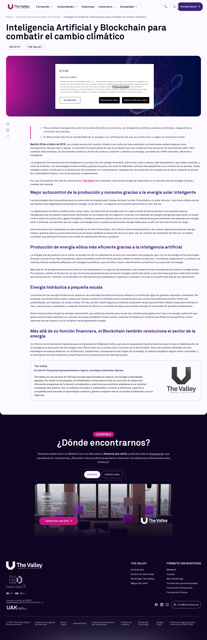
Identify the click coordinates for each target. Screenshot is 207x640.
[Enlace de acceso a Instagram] (167, 604)
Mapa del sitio (139, 583)
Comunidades (65, 6)
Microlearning (175, 579)
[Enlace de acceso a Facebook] (156, 604)
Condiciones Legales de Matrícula (45, 623)
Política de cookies (121, 87)
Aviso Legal (63, 623)
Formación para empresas (182, 583)
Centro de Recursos (142, 574)
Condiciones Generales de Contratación (103, 623)
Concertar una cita (57, 520)
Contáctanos (188, 6)
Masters (171, 569)
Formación (42, 6)
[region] (104, 86)
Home (10, 16)
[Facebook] (7, 124)
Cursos (171, 574)
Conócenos (105, 6)
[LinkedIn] (7, 130)
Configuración (70, 100)
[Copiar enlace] (7, 136)
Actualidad (127, 6)
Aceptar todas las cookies (136, 100)
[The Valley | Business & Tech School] (19, 6)
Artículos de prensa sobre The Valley (39, 16)
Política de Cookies (126, 623)
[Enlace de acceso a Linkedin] (161, 604)
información (156, 453)
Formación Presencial (179, 588)
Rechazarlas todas (109, 100)
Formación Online (177, 592)
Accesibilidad (79, 623)
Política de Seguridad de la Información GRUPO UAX (183, 623)
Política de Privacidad (143, 623)
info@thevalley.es (188, 604)
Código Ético (160, 623)
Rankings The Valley (143, 579)
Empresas (88, 6)
